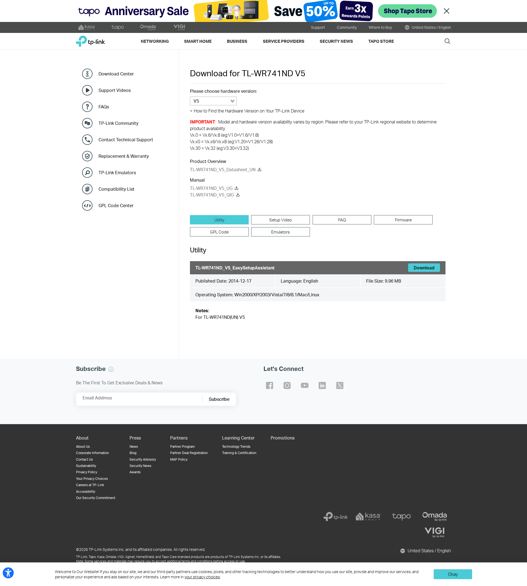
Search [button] (447, 41)
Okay (453, 574)
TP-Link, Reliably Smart (90, 39)
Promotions (283, 438)
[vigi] (434, 532)
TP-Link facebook (270, 385)
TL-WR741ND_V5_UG (211, 188)
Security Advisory (143, 459)
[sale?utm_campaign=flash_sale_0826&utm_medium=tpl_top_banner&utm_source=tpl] (263, 11)
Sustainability (86, 466)
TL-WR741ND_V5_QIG (212, 195)
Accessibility (85, 491)
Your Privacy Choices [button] (92, 479)
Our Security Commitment (95, 498)
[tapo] (401, 516)
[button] (111, 369)
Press (135, 438)
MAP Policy (178, 459)
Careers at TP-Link (90, 485)
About (82, 438)
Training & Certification (239, 453)
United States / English (431, 27)
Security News (140, 466)
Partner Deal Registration (189, 453)
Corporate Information (92, 453)
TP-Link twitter (340, 385)
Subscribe (219, 399)
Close (446, 11)
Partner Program (182, 446)
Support (318, 27)
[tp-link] (335, 516)
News (134, 446)
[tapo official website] (118, 27)
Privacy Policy (86, 472)
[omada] (434, 516)
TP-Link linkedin (322, 385)
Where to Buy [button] (380, 27)
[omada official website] (148, 27)
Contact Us (84, 459)
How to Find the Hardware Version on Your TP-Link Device (247, 111)
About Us (83, 446)
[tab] (219, 219)
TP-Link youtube (305, 385)
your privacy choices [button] (202, 576)
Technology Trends (236, 446)
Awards (135, 472)
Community (347, 27)
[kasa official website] (87, 27)
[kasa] (368, 516)
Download (424, 268)
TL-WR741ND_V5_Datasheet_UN (223, 169)
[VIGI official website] (179, 27)
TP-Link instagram (287, 385)
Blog (133, 453)
